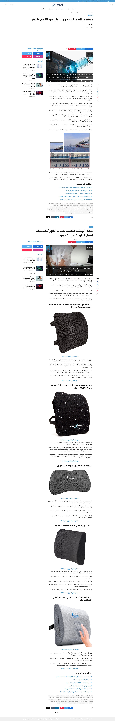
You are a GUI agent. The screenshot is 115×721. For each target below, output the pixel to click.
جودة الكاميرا (69, 205)
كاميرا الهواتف (50, 209)
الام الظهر (91, 699)
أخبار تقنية (68, 8)
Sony (87, 203)
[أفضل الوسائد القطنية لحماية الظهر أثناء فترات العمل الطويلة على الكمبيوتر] (69, 260)
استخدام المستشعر (81, 203)
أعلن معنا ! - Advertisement (8, 4)
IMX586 (91, 203)
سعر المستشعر (74, 209)
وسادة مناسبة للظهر (61, 703)
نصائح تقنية (42, 8)
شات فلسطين (57, 712)
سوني (69, 209)
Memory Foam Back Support (79, 697)
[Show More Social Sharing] (66, 49)
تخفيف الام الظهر (84, 699)
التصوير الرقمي (65, 203)
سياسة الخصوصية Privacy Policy (107, 1)
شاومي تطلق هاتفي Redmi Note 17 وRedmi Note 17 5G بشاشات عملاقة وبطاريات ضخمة (29, 76)
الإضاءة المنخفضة (72, 203)
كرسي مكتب (91, 701)
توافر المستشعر (82, 205)
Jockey (68, 695)
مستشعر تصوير (66, 210)
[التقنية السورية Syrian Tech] (57, 5)
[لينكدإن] (97, 94)
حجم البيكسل (55, 205)
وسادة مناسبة (69, 703)
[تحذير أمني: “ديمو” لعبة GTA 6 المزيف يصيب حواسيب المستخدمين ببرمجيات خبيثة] (39, 93)
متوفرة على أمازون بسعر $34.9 (70, 498)
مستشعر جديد (59, 210)
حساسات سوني (69, 207)
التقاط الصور (58, 203)
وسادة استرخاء (71, 701)
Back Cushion (90, 695)
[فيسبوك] (97, 88)
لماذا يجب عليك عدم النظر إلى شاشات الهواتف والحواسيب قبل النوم (74, 676)
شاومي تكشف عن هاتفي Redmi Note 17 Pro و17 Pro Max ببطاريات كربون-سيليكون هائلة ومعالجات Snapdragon (29, 66)
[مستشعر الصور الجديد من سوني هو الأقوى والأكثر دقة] (69, 66)
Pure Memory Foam (68, 697)
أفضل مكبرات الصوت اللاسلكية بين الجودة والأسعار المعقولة (76, 692)
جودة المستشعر (63, 205)
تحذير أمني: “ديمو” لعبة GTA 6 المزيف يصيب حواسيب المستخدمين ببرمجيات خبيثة (28, 93)
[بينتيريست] (97, 97)
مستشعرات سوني (81, 212)
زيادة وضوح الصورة (81, 209)
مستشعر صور (52, 210)
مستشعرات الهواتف (89, 212)
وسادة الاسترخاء (64, 701)
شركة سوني (64, 209)
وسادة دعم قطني (89, 703)
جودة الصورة (75, 205)
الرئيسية (74, 8)
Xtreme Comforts (58, 697)
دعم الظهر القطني (58, 699)
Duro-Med (83, 695)
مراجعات (50, 8)
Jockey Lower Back (61, 695)
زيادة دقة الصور (90, 209)
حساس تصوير (83, 207)
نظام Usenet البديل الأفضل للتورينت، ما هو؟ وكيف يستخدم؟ (76, 199)
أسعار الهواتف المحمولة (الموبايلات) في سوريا (93, 1)
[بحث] (110, 5)
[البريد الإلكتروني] (97, 100)
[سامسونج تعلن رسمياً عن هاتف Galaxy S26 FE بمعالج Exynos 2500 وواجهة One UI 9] (39, 85)
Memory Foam (90, 697)
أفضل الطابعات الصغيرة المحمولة (82, 679)
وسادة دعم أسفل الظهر (55, 701)
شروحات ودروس (59, 8)
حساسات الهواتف (76, 207)
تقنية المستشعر (90, 205)
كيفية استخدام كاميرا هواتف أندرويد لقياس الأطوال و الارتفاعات (75, 187)
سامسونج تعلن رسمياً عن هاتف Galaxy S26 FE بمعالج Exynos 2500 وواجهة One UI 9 (28, 85)
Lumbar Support (52, 695)
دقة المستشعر (53, 207)
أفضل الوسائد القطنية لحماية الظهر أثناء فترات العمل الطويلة (75, 196)
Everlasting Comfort (76, 695)
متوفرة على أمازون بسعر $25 (69, 356)
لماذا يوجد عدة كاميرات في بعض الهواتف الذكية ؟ (79, 193)
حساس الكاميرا (90, 207)
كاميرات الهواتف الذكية (89, 210)
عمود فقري (51, 699)
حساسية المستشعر (61, 207)
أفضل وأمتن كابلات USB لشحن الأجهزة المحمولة (79, 682)
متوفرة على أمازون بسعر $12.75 (70, 569)
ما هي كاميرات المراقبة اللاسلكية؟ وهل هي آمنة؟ (79, 190)
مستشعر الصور (80, 210)
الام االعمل (52, 697)
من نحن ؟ (83, 1)
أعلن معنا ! (34, 718)
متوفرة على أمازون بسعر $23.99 (69, 649)
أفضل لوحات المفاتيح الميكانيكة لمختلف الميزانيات (78, 688)
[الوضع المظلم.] (112, 4)
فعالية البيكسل (57, 209)
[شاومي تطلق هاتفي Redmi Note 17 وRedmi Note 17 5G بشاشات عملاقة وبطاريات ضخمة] (39, 75)
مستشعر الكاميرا (73, 210)
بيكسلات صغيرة (52, 203)
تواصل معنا (78, 1)
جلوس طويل (65, 699)
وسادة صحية (82, 703)
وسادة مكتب (76, 703)
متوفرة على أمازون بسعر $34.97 (70, 440)
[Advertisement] (57, 38)
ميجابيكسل (68, 212)
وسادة (76, 701)
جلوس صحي (71, 699)
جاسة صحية (78, 699)
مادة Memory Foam (83, 701)
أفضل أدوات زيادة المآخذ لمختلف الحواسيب (80, 685)
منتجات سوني (73, 212)
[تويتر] (97, 91)
